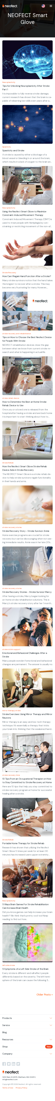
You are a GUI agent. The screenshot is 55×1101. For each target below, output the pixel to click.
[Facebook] (4, 1064)
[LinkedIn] (13, 1064)
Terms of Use (7, 1088)
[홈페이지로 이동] (9, 5)
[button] (51, 6)
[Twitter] (18, 1064)
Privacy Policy (21, 1088)
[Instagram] (9, 1064)
